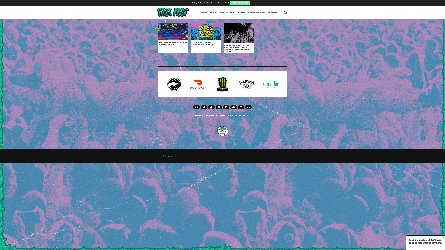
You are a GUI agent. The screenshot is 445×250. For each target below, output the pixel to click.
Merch (241, 12)
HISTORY (234, 115)
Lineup (213, 12)
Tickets (203, 12)
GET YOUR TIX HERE (239, 3)
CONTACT (222, 115)
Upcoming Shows (256, 12)
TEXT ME (245, 115)
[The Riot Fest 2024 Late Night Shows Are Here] (173, 31)
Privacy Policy (274, 156)
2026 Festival (227, 12)
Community (274, 12)
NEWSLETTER (201, 115)
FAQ (213, 115)
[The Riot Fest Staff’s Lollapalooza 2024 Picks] (206, 31)
